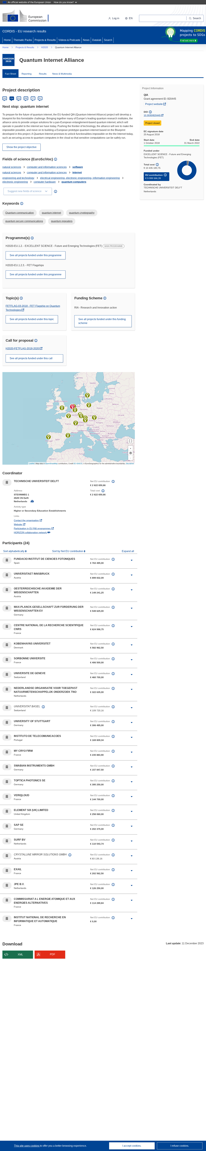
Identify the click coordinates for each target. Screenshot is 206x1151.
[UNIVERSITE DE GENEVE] (75, 423)
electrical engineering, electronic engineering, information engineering (80, 178)
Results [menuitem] (43, 73)
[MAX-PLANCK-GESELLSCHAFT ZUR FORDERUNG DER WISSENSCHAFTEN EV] (88, 405)
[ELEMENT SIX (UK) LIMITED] (62, 407)
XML (20, 954)
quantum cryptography (81, 212)
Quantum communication (19, 212)
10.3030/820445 (152, 115)
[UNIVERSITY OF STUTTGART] (81, 415)
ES (19, 98)
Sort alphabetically (14, 551)
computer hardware (45, 181)
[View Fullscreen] (130, 441)
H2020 (44, 47)
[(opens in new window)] (28, 16)
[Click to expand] (131, 560)
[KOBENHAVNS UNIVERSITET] (87, 395)
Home (7, 40)
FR (26, 98)
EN (11, 98)
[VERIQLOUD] (68, 415)
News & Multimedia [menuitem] (62, 73)
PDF (52, 954)
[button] (128, 18)
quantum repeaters (61, 221)
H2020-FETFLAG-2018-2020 (23, 348)
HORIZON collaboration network (42, 532)
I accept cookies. (131, 1145)
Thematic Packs (23, 40)
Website (30, 524)
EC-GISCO (78, 463)
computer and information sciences (47, 167)
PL (40, 98)
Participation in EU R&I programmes (44, 528)
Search (108, 40)
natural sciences (11, 167)
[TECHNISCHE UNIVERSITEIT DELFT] (72, 406)
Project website (156, 103)
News (86, 40)
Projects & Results (45, 40)
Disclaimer (130, 463)
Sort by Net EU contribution (68, 551)
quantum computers (73, 181)
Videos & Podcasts (69, 40)
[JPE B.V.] (75, 409)
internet (77, 172)
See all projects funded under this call (31, 358)
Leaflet (31, 463)
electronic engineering (15, 181)
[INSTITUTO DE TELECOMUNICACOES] (48, 437)
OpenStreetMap (51, 463)
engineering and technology (18, 178)
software (77, 167)
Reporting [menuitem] (27, 73)
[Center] (130, 452)
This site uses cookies (27, 1145)
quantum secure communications (24, 221)
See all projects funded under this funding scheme (102, 321)
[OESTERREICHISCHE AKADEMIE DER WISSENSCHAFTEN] (94, 417)
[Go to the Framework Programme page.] (8, 60)
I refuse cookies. (179, 1145)
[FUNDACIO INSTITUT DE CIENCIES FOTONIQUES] (67, 435)
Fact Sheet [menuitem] (10, 73)
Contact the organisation (38, 520)
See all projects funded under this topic (32, 319)
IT (33, 98)
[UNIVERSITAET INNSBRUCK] (85, 420)
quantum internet (51, 212)
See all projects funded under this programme (35, 255)
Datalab (96, 40)
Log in (115, 18)
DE (4, 98)
